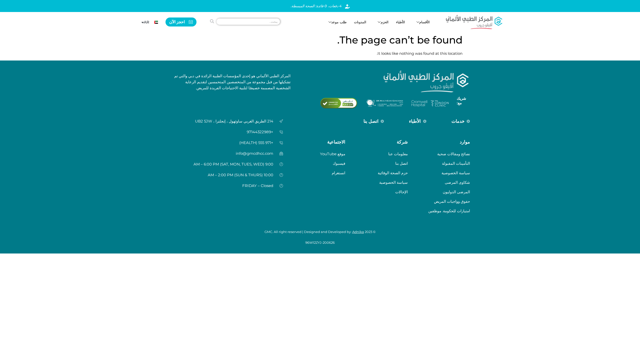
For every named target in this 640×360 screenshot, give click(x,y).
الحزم (384, 22)
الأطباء (400, 22)
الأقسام (424, 22)
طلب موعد (338, 22)
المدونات (360, 22)
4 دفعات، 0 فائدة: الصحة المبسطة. (316, 6)
